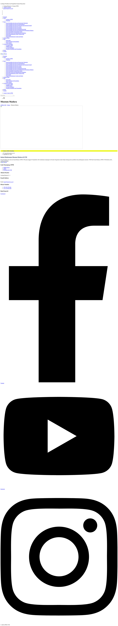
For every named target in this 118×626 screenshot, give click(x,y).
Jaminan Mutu (6, 37)
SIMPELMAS (9, 46)
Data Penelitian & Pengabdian (12, 41)
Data (4, 39)
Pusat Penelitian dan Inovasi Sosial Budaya (15, 24)
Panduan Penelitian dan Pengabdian (13, 49)
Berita (4, 50)
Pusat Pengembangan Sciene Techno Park (15, 34)
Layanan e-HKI (9, 45)
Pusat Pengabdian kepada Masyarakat (14, 31)
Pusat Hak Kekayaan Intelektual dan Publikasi (16, 33)
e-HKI (4, 168)
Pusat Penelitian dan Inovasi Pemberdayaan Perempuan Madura (19, 30)
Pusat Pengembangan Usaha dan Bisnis (14, 36)
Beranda (5, 16)
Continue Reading (4, 161)
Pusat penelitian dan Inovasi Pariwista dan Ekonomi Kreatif (19, 25)
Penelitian (12, 150)
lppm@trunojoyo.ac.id (8, 8)
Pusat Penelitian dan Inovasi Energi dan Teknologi (17, 23)
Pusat (4, 21)
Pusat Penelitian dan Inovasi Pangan (14, 28)
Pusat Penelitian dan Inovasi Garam (13, 26)
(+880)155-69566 (7, 7)
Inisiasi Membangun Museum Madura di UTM (14, 157)
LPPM (7, 150)
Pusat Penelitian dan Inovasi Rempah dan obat (16, 29)
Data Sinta (8, 40)
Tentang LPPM (9, 19)
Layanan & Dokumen (8, 44)
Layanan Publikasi (10, 47)
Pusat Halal (8, 35)
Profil (4, 18)
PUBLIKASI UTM (7, 170)
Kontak (4, 51)
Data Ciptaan (9, 42)
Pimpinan (8, 20)
